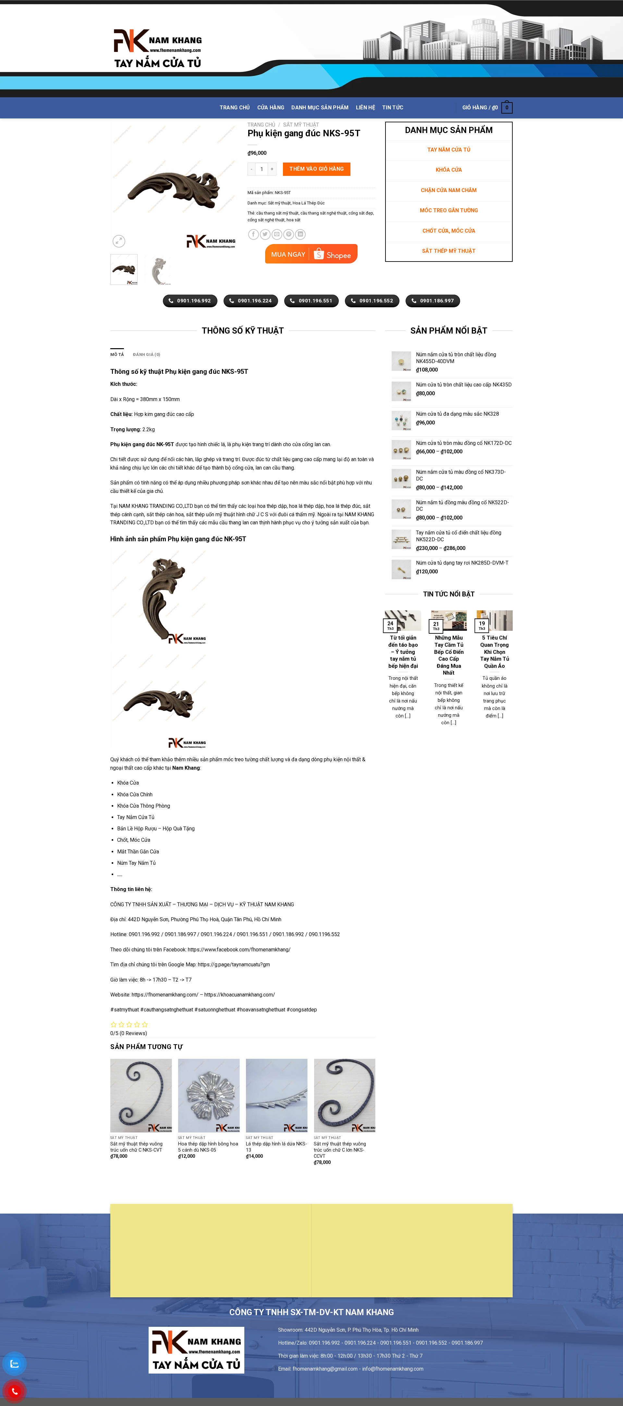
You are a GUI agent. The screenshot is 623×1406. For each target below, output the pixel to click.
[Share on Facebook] (253, 234)
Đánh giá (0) (146, 354)
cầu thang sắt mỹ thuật (277, 213)
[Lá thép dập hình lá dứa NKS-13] (277, 1095)
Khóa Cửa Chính (135, 794)
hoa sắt (293, 219)
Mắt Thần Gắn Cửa (138, 852)
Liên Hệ (365, 107)
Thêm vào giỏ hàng (316, 169)
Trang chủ (261, 125)
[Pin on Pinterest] (288, 234)
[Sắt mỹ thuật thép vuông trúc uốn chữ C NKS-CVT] (141, 1095)
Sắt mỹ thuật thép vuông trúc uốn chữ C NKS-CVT (136, 1147)
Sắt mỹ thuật (301, 125)
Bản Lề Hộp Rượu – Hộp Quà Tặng (156, 828)
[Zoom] (119, 241)
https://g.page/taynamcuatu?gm (234, 964)
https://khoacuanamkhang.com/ (239, 995)
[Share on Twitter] (265, 234)
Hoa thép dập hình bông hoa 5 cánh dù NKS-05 (208, 1147)
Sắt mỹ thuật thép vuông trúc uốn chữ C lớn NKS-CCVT (340, 1150)
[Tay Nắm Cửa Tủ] (157, 49)
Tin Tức (392, 107)
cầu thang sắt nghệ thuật (323, 213)
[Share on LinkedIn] (300, 234)
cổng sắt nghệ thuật (266, 219)
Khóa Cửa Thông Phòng (143, 806)
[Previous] (121, 185)
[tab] (117, 354)
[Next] (227, 185)
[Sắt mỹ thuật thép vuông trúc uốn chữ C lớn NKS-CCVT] (344, 1095)
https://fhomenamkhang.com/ (166, 995)
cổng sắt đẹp (360, 213)
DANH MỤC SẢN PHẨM (319, 107)
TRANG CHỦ (235, 107)
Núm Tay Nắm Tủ (136, 863)
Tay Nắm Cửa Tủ (135, 817)
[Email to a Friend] (277, 234)
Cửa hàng (271, 107)
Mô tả (117, 354)
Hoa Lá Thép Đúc (309, 203)
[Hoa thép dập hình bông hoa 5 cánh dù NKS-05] (209, 1095)
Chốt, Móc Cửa (133, 840)
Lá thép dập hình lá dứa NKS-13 (276, 1147)
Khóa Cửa (128, 783)
